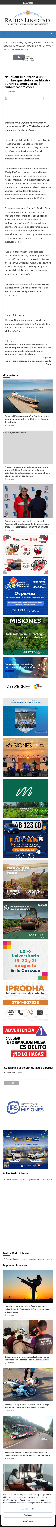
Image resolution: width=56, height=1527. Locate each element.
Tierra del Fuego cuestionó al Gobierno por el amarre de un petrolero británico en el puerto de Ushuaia (27, 419)
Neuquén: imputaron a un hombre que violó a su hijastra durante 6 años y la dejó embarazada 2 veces (27, 324)
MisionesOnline (13, 331)
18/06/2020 (11, 92)
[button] (5, 34)
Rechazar (28, 1515)
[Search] (51, 34)
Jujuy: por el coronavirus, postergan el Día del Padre (28, 361)
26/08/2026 (10, 1315)
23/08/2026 (10, 530)
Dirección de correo (13, 1072)
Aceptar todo (28, 1509)
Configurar (28, 1521)
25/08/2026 (10, 425)
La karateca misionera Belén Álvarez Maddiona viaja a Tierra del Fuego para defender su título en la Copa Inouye (27, 1309)
